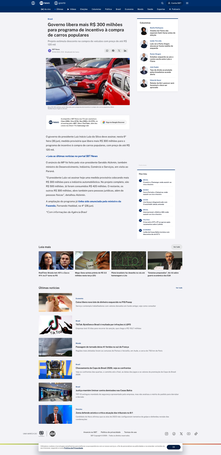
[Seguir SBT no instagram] (166, 434)
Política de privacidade (111, 432)
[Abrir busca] (162, 3)
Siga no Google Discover (115, 122)
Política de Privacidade (73, 448)
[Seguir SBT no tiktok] (196, 434)
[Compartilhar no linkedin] (125, 50)
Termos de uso (130, 432)
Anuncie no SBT (90, 432)
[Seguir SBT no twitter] (181, 434)
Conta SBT (176, 3)
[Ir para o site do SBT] (52, 434)
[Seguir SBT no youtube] (188, 434)
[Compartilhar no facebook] (113, 50)
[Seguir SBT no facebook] (174, 434)
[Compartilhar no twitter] (119, 50)
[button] (56, 267)
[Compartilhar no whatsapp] (107, 50)
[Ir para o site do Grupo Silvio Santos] (35, 434)
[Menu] (187, 3)
